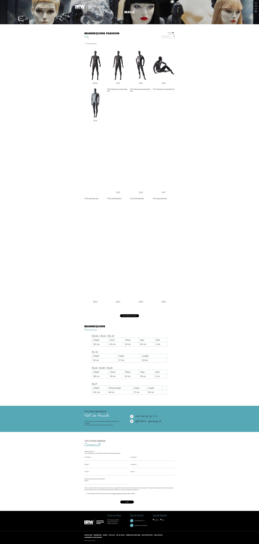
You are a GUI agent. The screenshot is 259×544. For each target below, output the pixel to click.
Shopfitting (88, 535)
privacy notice (116, 493)
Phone (133, 471)
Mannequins (98, 535)
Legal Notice (158, 535)
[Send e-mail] (256, 6)
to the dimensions (91, 43)
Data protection (147, 535)
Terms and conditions (133, 535)
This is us (112, 535)
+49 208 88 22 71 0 (146, 416)
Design (105, 535)
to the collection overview (129, 316)
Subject (87, 464)
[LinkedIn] (156, 520)
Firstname (88, 457)
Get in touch (120, 535)
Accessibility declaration (93, 537)
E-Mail (87, 471)
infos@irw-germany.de (148, 421)
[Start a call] (256, 8)
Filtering (170, 32)
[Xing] (162, 520)
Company (134, 464)
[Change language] (256, 11)
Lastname (134, 457)
